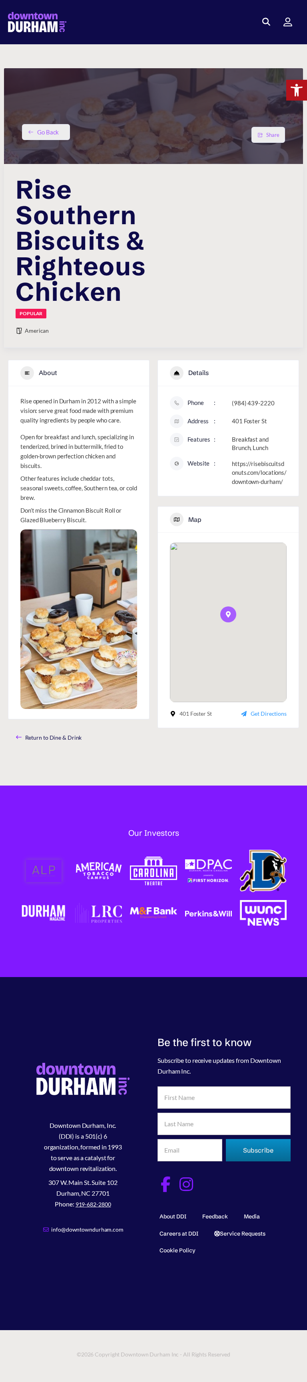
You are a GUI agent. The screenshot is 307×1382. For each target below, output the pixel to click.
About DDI (172, 1216)
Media (252, 1216)
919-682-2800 (93, 1204)
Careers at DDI (178, 1233)
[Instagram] (186, 1184)
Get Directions (269, 713)
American (37, 330)
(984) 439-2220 (253, 403)
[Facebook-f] (165, 1184)
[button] (296, 90)
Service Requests (242, 1233)
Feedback (215, 1216)
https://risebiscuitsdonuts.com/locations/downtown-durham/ (259, 472)
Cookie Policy (177, 1250)
